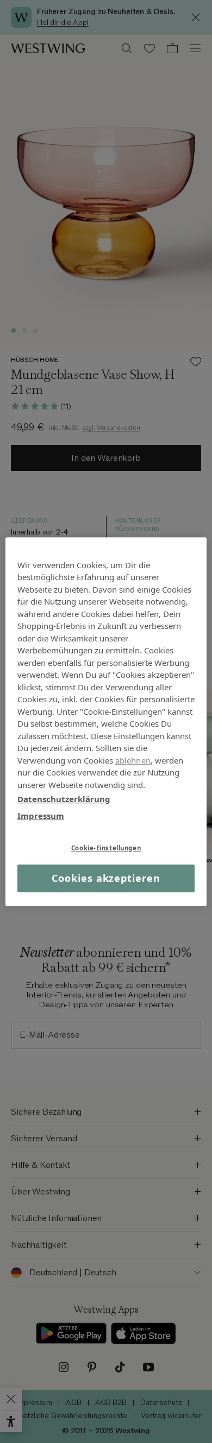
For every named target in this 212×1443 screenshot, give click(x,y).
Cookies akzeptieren (106, 878)
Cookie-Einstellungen (106, 848)
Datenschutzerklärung (63, 798)
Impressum (40, 815)
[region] (106, 721)
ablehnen (133, 760)
